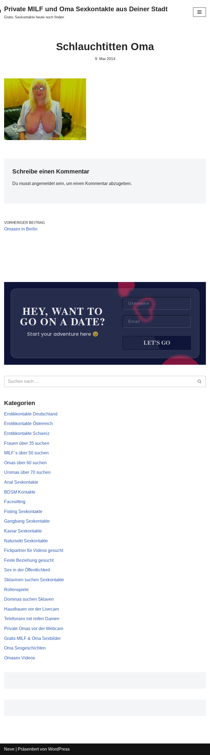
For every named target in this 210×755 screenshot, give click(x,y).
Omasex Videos (19, 658)
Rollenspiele (16, 589)
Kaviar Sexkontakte (23, 531)
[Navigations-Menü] (199, 12)
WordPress (59, 749)
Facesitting (14, 501)
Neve (9, 749)
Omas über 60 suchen (25, 462)
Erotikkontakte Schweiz (26, 433)
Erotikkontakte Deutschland (30, 414)
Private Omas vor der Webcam (33, 628)
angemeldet (43, 183)
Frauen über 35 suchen (26, 443)
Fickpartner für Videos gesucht (33, 550)
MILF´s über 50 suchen (26, 453)
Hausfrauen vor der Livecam (31, 609)
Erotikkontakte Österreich (28, 423)
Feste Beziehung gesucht (29, 560)
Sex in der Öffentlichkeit (27, 570)
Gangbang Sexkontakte (27, 521)
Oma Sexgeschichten (25, 648)
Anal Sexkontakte (21, 482)
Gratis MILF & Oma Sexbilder (32, 638)
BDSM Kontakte (19, 492)
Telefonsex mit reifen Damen (31, 618)
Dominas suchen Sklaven (29, 599)
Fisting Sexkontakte (23, 511)
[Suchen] (200, 381)
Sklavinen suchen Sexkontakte (34, 579)
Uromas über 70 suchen (27, 472)
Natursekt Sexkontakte (26, 541)
